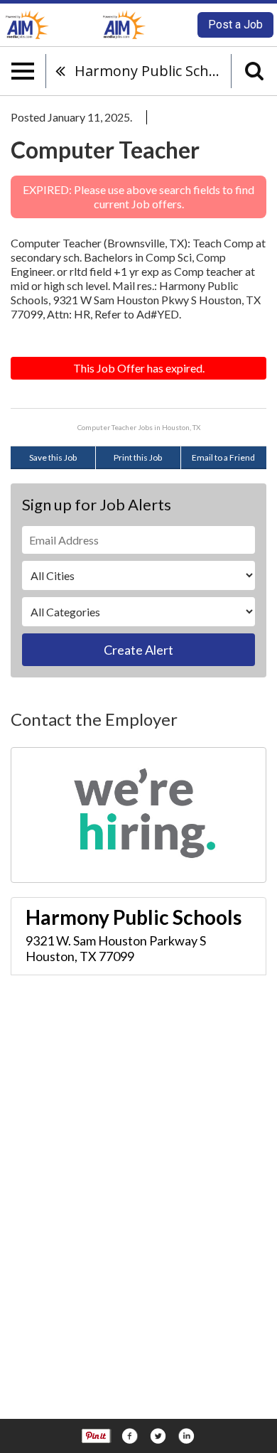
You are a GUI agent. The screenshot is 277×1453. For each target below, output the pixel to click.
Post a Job (235, 24)
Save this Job (53, 457)
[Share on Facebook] (129, 1436)
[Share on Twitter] (157, 1436)
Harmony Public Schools (153, 70)
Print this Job (138, 457)
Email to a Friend (223, 457)
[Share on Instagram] (186, 1436)
